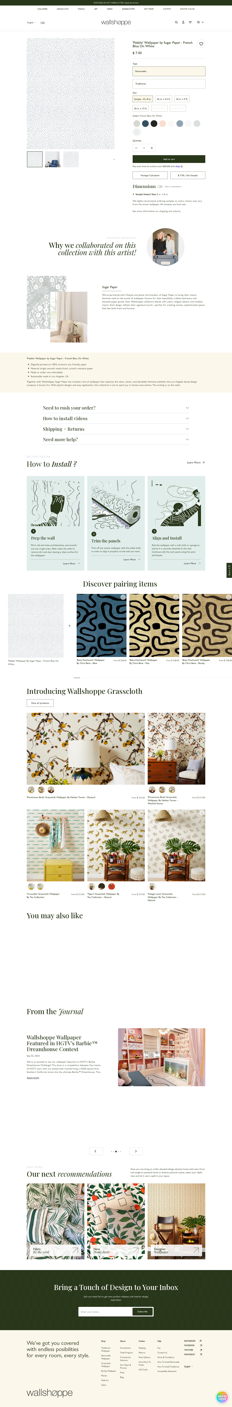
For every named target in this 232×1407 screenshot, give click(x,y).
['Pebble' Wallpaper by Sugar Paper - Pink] (162, 123)
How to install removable (168, 1361)
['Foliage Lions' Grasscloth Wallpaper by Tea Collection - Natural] (152, 886)
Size (135, 92)
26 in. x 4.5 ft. (164, 99)
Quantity (137, 140)
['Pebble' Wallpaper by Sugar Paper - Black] (154, 123)
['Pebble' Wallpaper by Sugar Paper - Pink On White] (171, 123)
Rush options (144, 1357)
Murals (104, 1375)
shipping (163, 211)
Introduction (125, 1347)
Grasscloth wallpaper (105, 1365)
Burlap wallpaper (108, 1370)
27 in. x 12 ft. (159, 108)
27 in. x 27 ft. (177, 108)
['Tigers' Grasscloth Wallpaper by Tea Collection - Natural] (91, 886)
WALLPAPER (42, 8)
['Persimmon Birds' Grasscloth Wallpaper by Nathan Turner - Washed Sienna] (51, 789)
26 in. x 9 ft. (182, 99)
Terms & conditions (165, 1357)
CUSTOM (167, 8)
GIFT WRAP (149, 8)
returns (176, 211)
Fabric (103, 1384)
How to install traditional (168, 1366)
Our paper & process (125, 1366)
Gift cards (143, 1369)
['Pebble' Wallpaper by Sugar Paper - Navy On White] (197, 123)
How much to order (145, 1363)
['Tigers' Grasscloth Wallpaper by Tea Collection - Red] (111, 886)
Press (122, 1372)
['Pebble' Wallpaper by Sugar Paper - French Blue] (180, 123)
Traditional (140, 83)
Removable (140, 71)
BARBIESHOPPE (128, 8)
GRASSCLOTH (62, 8)
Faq (158, 1347)
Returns (142, 1352)
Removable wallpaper (105, 1357)
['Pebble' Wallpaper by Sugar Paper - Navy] (145, 123)
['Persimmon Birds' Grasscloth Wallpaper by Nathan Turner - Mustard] (31, 789)
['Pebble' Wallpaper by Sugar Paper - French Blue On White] (137, 132)
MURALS (81, 8)
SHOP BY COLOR (187, 8)
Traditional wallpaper (105, 1349)
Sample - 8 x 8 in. (142, 99)
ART (95, 8)
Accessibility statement (166, 1371)
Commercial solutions (125, 1359)
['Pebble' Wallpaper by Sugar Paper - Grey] (137, 123)
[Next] (136, 1151)
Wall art (105, 1380)
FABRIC (110, 8)
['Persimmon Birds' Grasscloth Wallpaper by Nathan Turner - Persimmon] (41, 789)
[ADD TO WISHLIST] (201, 43)
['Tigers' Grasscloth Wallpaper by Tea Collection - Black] (101, 886)
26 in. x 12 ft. (140, 108)
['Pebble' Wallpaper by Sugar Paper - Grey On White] (188, 123)
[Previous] (96, 1151)
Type (135, 63)
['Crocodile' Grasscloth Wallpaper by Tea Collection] (31, 886)
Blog (122, 1377)
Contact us (162, 1352)
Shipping (142, 1347)
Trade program (126, 1352)
